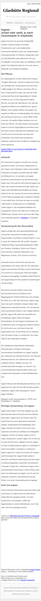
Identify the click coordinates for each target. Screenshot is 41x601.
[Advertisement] (20, 544)
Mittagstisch (19, 23)
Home (6, 587)
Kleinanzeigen (8, 591)
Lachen (34, 591)
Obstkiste (24, 218)
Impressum (26, 594)
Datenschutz (16, 594)
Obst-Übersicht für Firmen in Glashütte (24, 516)
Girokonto (33, 587)
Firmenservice (20, 591)
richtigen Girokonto (27, 580)
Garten (28, 591)
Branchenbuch (30, 23)
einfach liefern (35, 570)
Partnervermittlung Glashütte (19, 587)
